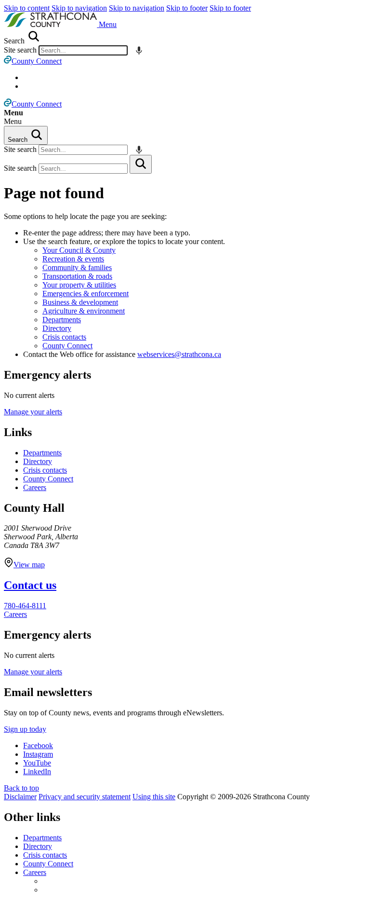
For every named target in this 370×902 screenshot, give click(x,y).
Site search (20, 50)
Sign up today (25, 729)
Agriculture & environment (83, 311)
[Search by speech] (139, 50)
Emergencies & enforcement (85, 293)
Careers (34, 487)
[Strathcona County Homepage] (51, 24)
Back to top (21, 788)
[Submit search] (141, 164)
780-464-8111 (25, 605)
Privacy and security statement (85, 797)
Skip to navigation (79, 8)
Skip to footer (187, 8)
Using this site (153, 797)
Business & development (80, 302)
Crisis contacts (64, 337)
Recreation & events (73, 259)
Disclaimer (20, 797)
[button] (108, 24)
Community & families (77, 267)
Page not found (54, 193)
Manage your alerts (33, 412)
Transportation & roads (77, 276)
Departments (61, 319)
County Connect (67, 346)
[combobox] (83, 50)
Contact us (30, 585)
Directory (56, 328)
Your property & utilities (79, 285)
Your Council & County (79, 250)
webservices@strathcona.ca (179, 354)
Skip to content (27, 8)
